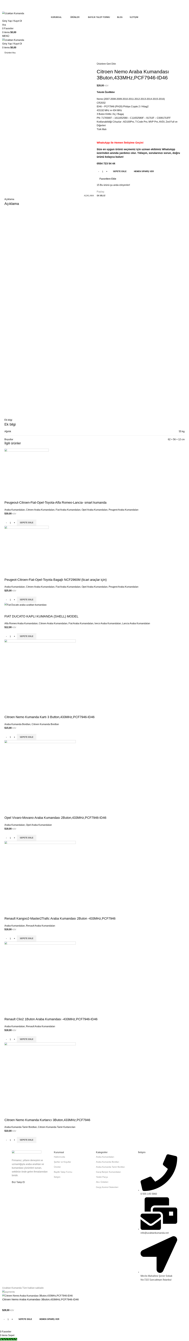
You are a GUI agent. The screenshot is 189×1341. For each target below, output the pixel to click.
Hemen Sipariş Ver (49, 1319)
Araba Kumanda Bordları (107, 1162)
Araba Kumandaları (105, 1157)
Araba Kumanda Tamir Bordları (110, 1167)
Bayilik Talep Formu (63, 1172)
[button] (26, 1140)
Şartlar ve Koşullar (62, 1162)
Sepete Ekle (120, 171)
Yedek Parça (102, 1177)
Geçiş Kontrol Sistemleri (107, 1187)
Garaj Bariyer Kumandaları (108, 1172)
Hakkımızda (59, 1157)
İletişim (57, 1177)
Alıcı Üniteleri (102, 1182)
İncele (8, 1114)
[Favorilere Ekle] (16, 1114)
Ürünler (57, 1167)
